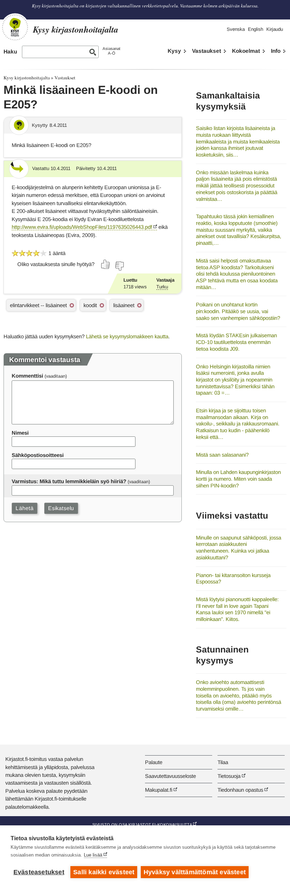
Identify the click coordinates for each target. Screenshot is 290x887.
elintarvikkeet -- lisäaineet (38, 305)
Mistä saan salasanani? (222, 455)
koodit (90, 305)
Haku (10, 52)
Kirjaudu (274, 29)
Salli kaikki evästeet (103, 872)
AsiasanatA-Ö (111, 50)
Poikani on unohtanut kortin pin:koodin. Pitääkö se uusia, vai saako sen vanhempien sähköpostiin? (238, 311)
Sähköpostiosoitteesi (38, 455)
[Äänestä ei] (119, 266)
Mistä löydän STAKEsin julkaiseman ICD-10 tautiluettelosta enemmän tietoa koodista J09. (236, 341)
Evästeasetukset (38, 872)
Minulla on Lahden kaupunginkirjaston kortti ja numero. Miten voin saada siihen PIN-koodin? (238, 478)
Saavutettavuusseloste (170, 776)
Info (275, 51)
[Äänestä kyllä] (105, 264)
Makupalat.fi (158, 790)
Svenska (236, 29)
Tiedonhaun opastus (240, 790)
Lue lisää (93, 855)
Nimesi (20, 433)
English (255, 29)
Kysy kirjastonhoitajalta (27, 77)
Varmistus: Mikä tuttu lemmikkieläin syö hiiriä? (69, 481)
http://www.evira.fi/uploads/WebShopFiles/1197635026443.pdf (82, 227)
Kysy (174, 51)
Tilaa (223, 762)
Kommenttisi (27, 376)
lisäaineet (123, 305)
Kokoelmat (246, 51)
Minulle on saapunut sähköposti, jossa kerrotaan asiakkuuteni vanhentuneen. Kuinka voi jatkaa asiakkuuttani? (238, 547)
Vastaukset (206, 51)
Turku (162, 286)
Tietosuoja (229, 776)
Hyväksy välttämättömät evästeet (195, 872)
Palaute (153, 762)
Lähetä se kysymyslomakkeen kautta (127, 336)
